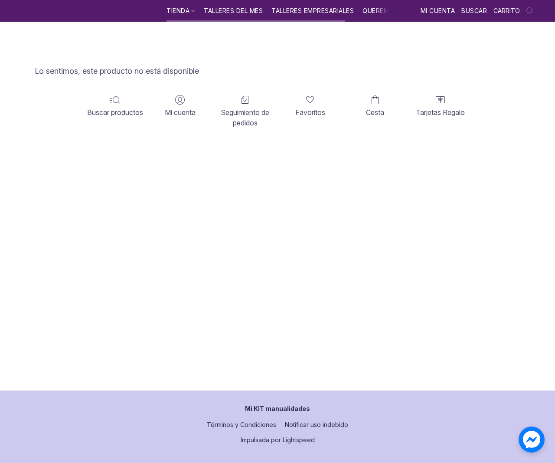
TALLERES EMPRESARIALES (312, 10)
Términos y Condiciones (241, 424)
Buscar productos (115, 112)
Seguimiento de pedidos (245, 117)
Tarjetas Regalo (440, 112)
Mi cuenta (180, 112)
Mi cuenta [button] (438, 10)
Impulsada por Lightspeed (278, 439)
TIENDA (179, 10)
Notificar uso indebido (316, 424)
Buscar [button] (474, 10)
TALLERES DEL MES (233, 10)
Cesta (375, 112)
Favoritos (310, 112)
